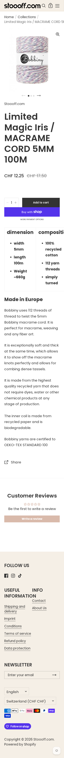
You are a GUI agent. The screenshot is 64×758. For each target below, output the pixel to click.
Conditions (13, 626)
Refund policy (15, 641)
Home (9, 17)
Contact (39, 600)
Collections (27, 17)
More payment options (32, 220)
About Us (39, 608)
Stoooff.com (43, 739)
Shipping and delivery (14, 609)
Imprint (10, 618)
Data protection (17, 648)
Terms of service (17, 633)
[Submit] (54, 675)
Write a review (32, 519)
